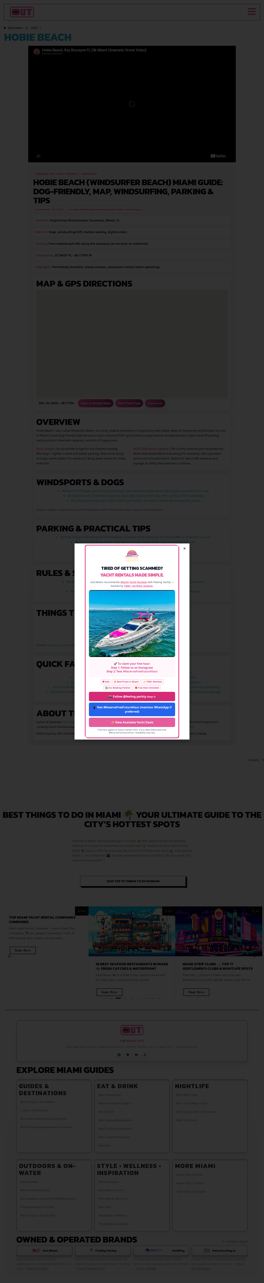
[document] (132, 641)
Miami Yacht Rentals (134, 582)
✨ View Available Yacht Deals (132, 722)
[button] (184, 548)
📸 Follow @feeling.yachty (132, 696)
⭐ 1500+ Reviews (152, 681)
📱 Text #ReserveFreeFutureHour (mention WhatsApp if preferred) (132, 709)
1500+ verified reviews (138, 586)
